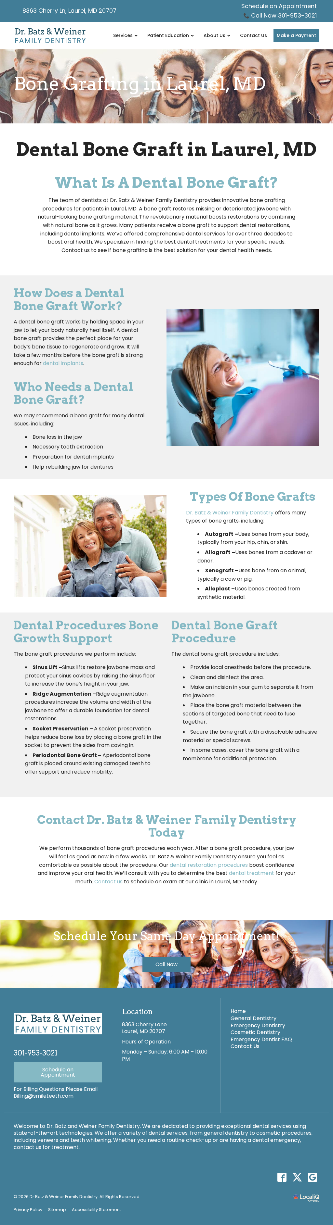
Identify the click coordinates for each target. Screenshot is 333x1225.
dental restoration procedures (209, 865)
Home (238, 1011)
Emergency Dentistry (258, 1025)
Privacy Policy (28, 1209)
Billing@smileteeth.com (43, 1096)
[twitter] (297, 1177)
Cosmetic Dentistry (255, 1032)
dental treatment (251, 873)
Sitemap (57, 1209)
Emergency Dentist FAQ (261, 1039)
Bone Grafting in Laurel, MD (140, 84)
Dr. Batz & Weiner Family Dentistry (229, 512)
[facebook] (282, 1177)
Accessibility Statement (96, 1209)
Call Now (166, 964)
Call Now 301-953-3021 (284, 15)
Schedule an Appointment (279, 6)
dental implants (63, 363)
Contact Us (245, 1046)
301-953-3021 (35, 1053)
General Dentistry (253, 1018)
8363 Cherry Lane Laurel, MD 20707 (144, 1028)
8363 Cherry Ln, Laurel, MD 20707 (69, 10)
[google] (312, 1177)
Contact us (108, 881)
